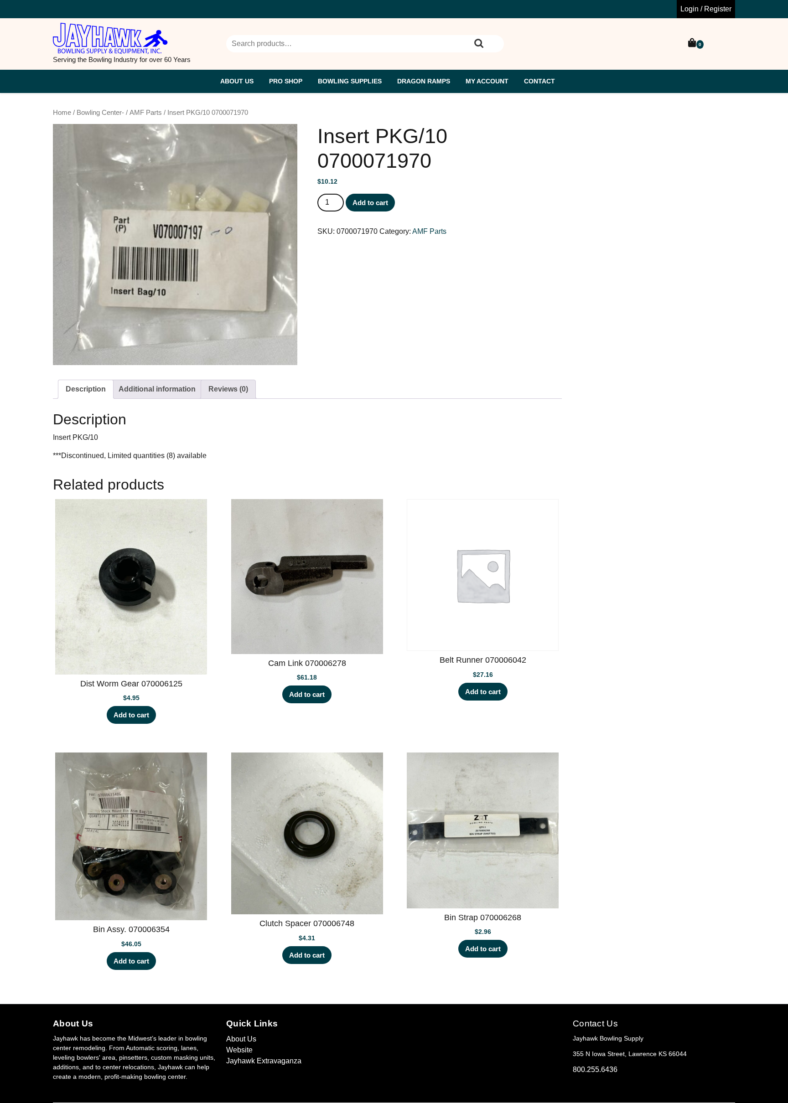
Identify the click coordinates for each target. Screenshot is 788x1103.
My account (487, 81)
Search (478, 43)
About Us (237, 81)
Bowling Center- (100, 112)
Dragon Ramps (423, 81)
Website (239, 1050)
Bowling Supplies (350, 81)
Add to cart (370, 202)
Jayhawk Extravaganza (263, 1061)
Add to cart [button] (131, 715)
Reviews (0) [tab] (228, 389)
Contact (539, 81)
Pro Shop (285, 81)
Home (62, 112)
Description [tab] (86, 389)
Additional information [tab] (157, 389)
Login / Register (705, 9)
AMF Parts (146, 112)
